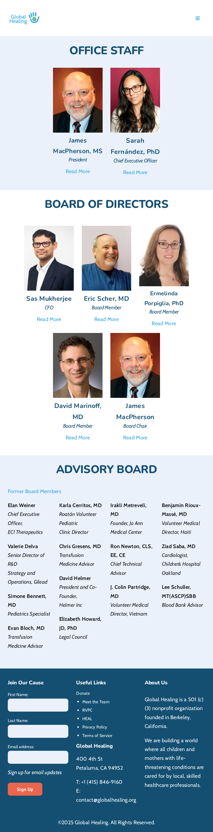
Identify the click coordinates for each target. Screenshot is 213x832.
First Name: (18, 694)
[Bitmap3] (164, 224)
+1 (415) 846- (96, 782)
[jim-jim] (78, 70)
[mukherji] (49, 228)
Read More (78, 171)
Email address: (21, 746)
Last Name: (18, 720)
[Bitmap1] (135, 70)
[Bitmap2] (106, 228)
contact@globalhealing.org (106, 800)
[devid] (78, 335)
